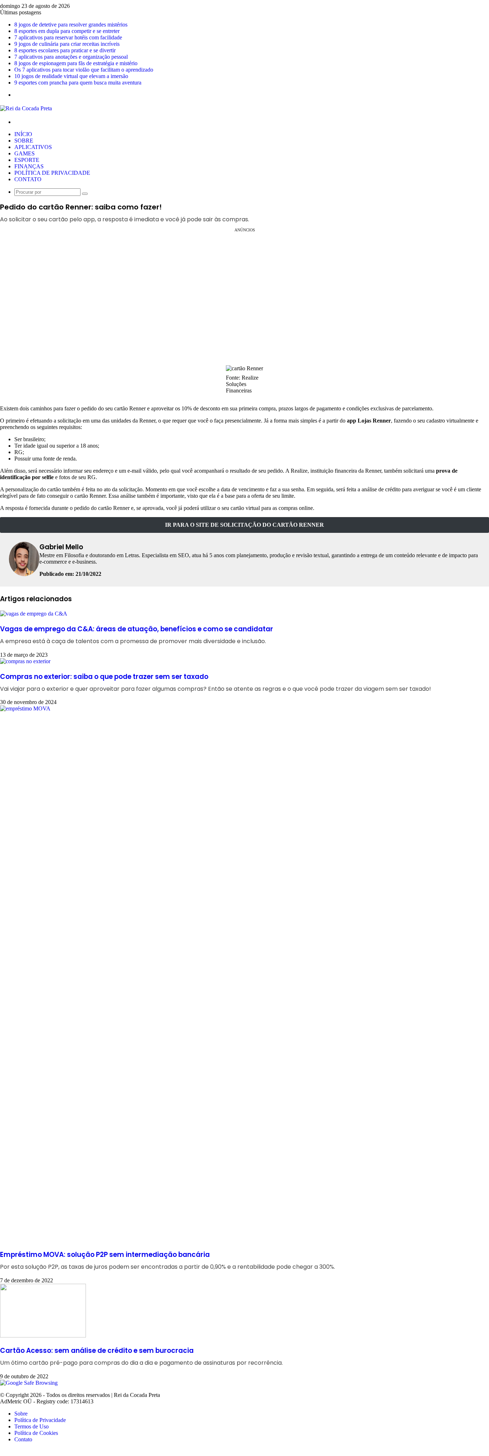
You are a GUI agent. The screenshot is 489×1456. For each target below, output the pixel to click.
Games (24, 153)
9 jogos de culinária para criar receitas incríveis (67, 44)
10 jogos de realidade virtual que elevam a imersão (71, 76)
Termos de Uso (31, 1426)
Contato (28, 179)
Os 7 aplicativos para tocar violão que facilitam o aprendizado (83, 70)
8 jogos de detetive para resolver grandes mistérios (70, 24)
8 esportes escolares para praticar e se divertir (65, 50)
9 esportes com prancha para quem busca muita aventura (77, 82)
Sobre (23, 141)
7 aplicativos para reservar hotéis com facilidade (68, 37)
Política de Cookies (36, 1433)
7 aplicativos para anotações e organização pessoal (71, 57)
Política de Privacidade (52, 173)
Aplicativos (33, 147)
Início (23, 134)
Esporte (26, 160)
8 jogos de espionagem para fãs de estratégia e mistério (75, 63)
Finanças (29, 166)
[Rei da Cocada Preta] (26, 108)
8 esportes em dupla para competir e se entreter (67, 31)
